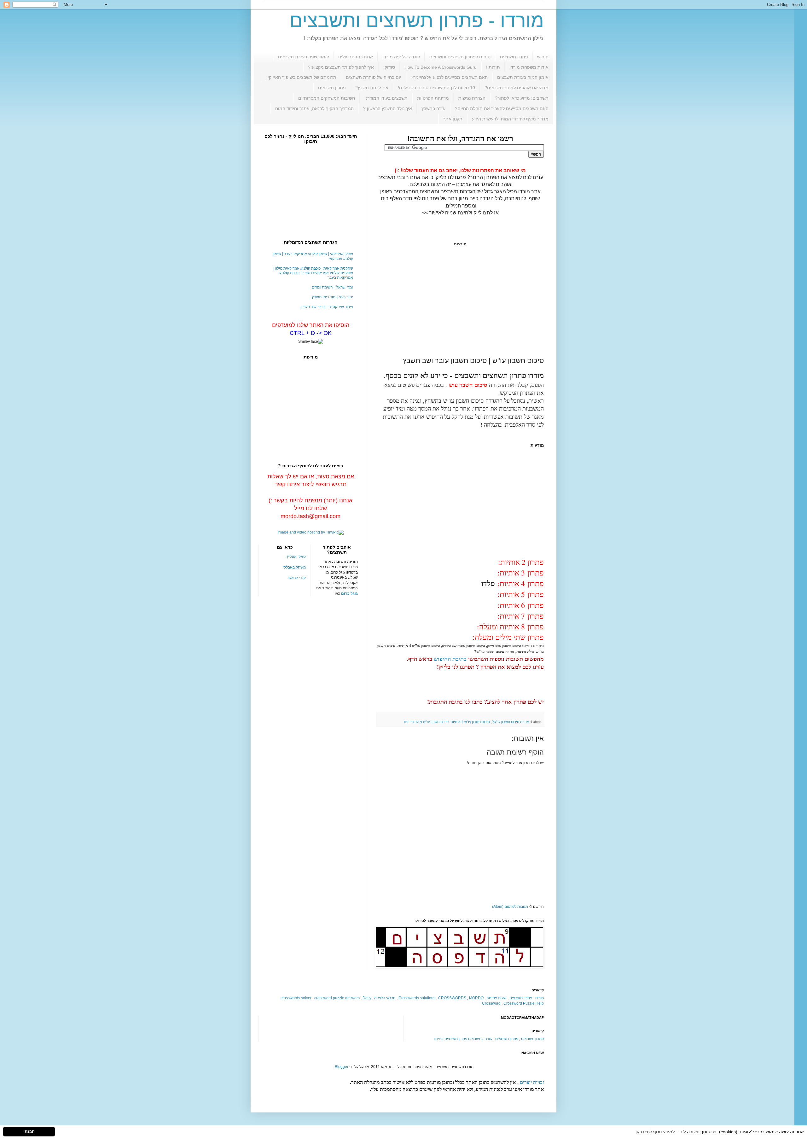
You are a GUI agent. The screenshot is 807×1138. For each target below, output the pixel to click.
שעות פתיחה (496, 998)
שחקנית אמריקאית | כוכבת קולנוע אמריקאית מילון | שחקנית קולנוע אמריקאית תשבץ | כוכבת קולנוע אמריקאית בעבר (313, 273)
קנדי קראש (297, 577)
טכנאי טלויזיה (385, 998)
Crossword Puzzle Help (523, 1003)
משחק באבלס (294, 567)
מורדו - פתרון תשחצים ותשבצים (417, 20)
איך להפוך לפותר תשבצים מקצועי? (341, 67)
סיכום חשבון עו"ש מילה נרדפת (426, 722)
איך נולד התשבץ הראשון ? (387, 108)
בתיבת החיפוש (450, 659)
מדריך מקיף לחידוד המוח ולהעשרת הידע (510, 118)
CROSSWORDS (452, 998)
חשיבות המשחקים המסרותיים (326, 98)
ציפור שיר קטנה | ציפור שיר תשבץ (326, 307)
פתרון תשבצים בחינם (450, 1038)
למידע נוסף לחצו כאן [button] (655, 1131)
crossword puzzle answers (337, 998)
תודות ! (493, 67)
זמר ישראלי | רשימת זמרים (332, 287)
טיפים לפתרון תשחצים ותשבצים (460, 56)
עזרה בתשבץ (433, 108)
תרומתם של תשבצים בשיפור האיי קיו (301, 77)
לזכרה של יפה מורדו (401, 56)
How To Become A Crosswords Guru (440, 67)
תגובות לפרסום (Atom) (510, 906)
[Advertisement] (460, 301)
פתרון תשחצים (514, 56)
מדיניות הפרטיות (433, 98)
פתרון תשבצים (332, 87)
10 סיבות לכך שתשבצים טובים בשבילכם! (436, 87)
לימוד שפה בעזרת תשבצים (303, 56)
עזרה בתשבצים (480, 1038)
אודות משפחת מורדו (529, 67)
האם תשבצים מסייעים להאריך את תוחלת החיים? (502, 108)
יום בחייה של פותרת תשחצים (373, 77)
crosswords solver (296, 998)
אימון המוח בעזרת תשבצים (523, 77)
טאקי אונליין (296, 556)
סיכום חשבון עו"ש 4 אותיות (470, 722)
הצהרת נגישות (471, 98)
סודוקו (389, 67)
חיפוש (543, 56)
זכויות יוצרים (532, 1082)
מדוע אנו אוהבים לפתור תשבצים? (517, 87)
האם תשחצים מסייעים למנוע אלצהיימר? (449, 77)
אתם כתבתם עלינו (355, 56)
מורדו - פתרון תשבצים (526, 998)
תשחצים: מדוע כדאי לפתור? (522, 98)
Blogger (341, 1067)
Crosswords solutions (416, 998)
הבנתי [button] (29, 1131)
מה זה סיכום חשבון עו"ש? (510, 722)
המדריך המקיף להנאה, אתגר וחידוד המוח (314, 108)
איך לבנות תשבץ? (371, 87)
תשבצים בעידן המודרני (386, 98)
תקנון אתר (452, 118)
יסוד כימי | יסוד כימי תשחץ (332, 297)
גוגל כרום (349, 593)
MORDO (476, 998)
